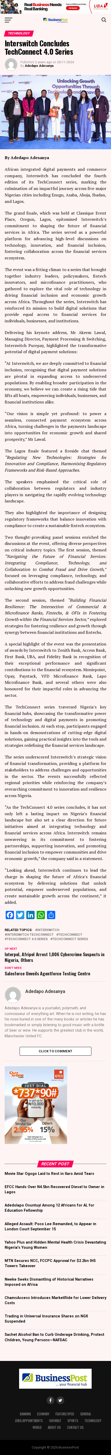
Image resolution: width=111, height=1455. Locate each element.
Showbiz (55, 1420)
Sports (72, 1420)
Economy (43, 1413)
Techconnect (70, 934)
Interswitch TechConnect (30, 934)
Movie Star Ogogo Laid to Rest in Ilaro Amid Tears (49, 1174)
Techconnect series (70, 939)
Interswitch (48, 930)
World (37, 1427)
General (85, 1413)
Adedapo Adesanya (39, 66)
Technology (92, 1420)
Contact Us (75, 1427)
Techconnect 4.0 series (27, 939)
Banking (25, 1413)
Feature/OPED (65, 1413)
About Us (54, 1427)
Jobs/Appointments (29, 1420)
